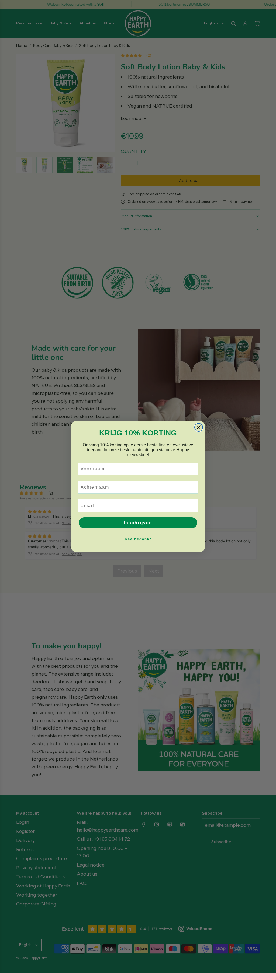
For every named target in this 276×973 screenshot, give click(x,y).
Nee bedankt (138, 539)
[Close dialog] (199, 427)
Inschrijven (138, 522)
